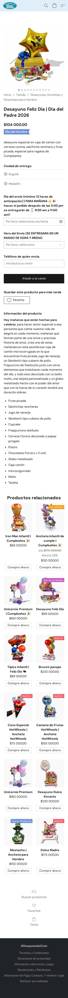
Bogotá (14, 174)
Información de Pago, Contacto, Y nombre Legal (34, 975)
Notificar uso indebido (34, 981)
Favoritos (34, 911)
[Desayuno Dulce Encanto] (50, 773)
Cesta (34, 925)
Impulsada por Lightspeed (34, 988)
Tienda (21, 95)
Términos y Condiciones (34, 953)
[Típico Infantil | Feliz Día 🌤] (18, 648)
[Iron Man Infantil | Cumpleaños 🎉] (18, 517)
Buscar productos (34, 897)
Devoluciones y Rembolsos (34, 970)
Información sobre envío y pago (34, 964)
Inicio (7, 95)
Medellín (14, 184)
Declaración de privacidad (34, 958)
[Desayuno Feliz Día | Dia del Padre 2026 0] (34, 56)
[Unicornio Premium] (18, 773)
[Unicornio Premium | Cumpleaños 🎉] (18, 590)
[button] (10, 5)
